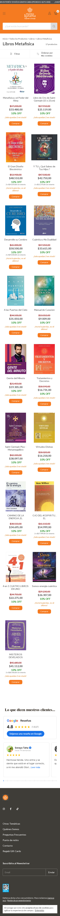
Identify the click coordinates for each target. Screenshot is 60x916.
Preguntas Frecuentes (14, 834)
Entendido (39, 910)
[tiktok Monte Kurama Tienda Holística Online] (17, 808)
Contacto (8, 845)
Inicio (5, 38)
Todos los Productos (18, 38)
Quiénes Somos (11, 829)
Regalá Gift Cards (12, 851)
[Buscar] (54, 26)
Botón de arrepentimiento (19, 900)
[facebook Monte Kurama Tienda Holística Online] (11, 808)
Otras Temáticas (11, 823)
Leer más (35, 767)
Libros (32, 38)
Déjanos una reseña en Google (26, 733)
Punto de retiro (11, 840)
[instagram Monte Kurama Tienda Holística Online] (4, 808)
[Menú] (4, 13)
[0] (55, 13)
